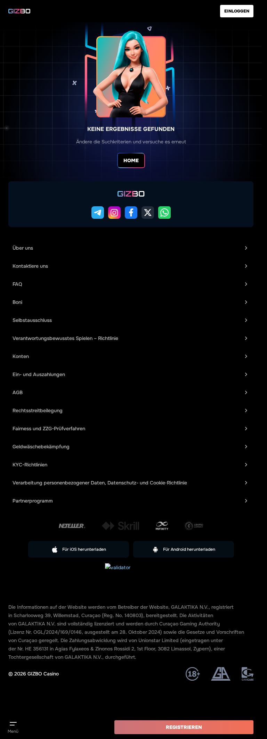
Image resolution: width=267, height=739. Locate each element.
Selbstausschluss (32, 320)
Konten (21, 356)
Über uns (23, 248)
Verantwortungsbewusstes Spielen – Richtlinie (65, 338)
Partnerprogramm (33, 501)
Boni (17, 302)
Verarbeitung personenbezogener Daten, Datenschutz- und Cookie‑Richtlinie (100, 483)
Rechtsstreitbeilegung (38, 410)
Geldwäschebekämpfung (41, 446)
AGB (18, 392)
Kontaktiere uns (30, 266)
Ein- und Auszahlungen (39, 374)
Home (131, 160)
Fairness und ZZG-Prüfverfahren (49, 428)
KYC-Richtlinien (30, 465)
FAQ (17, 284)
